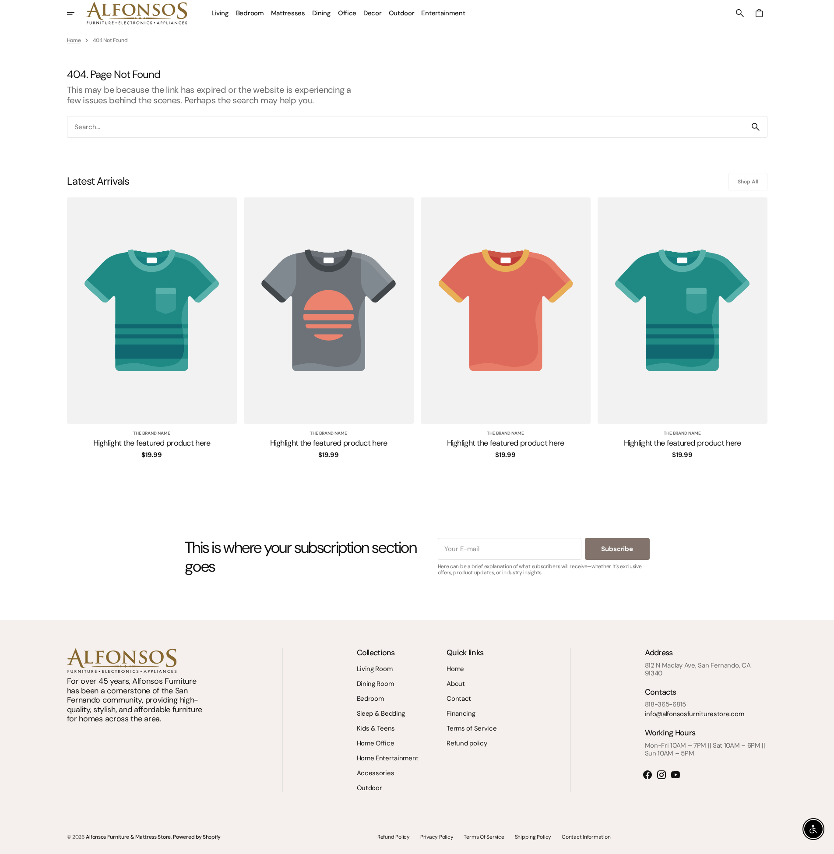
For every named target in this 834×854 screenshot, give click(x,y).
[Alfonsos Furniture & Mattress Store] (136, 13)
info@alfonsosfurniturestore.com (694, 714)
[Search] (755, 127)
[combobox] (405, 126)
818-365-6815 (665, 704)
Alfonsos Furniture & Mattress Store (128, 837)
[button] (740, 13)
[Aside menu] (76, 13)
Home (74, 40)
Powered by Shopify (197, 837)
